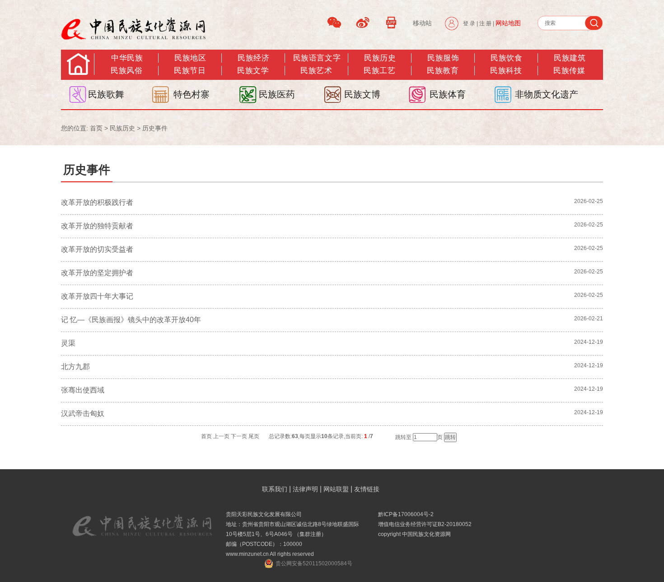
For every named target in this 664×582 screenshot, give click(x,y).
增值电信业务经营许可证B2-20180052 (425, 524)
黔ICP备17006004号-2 (406, 514)
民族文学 (253, 70)
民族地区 (190, 58)
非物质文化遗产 (546, 94)
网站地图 (508, 23)
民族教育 (442, 70)
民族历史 (380, 58)
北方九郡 (75, 366)
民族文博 (362, 94)
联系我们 (274, 489)
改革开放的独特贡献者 (97, 226)
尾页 (253, 436)
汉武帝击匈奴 (82, 413)
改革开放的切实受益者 (97, 249)
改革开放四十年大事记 (97, 296)
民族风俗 (126, 70)
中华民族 (127, 58)
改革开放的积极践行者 (97, 202)
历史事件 (155, 128)
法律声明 (305, 489)
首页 (96, 128)
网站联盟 (336, 489)
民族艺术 (316, 70)
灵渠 (68, 343)
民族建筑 (569, 58)
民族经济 (253, 58)
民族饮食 (506, 58)
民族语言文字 (317, 58)
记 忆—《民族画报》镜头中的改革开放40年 (131, 319)
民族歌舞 (106, 94)
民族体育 (448, 94)
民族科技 (506, 70)
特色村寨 (191, 94)
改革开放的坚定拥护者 (97, 273)
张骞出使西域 (82, 390)
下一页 (239, 436)
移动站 (422, 23)
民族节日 (190, 70)
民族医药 (277, 94)
